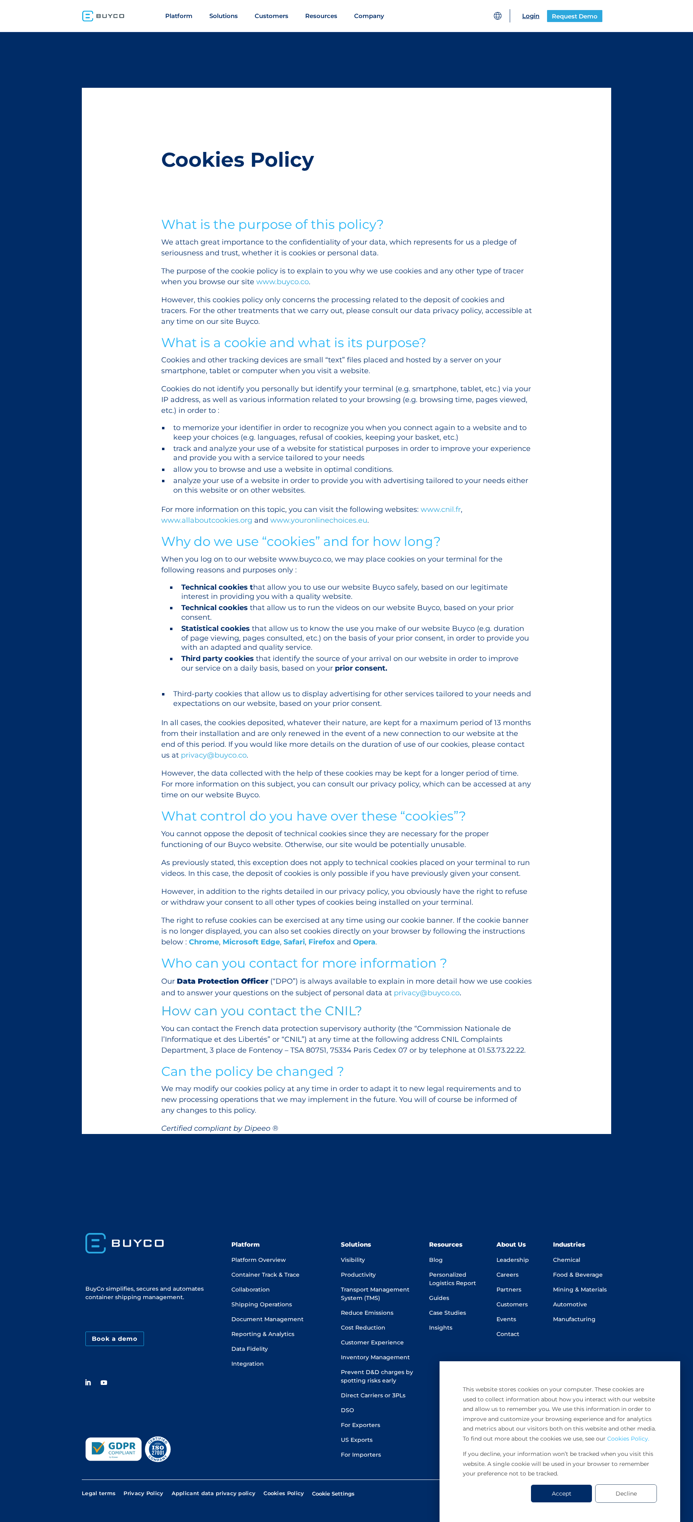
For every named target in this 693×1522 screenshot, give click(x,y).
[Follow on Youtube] (103, 1382)
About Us (511, 1244)
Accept (561, 1493)
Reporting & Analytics (262, 1334)
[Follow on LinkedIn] (87, 1382)
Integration (247, 1363)
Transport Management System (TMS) (375, 1294)
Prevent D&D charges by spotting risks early (377, 1376)
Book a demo (115, 1338)
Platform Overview (258, 1259)
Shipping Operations (261, 1304)
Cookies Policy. (628, 1438)
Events (506, 1319)
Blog (436, 1259)
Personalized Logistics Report (452, 1279)
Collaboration (250, 1289)
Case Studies (447, 1312)
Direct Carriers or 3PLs (373, 1395)
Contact (507, 1334)
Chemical (566, 1259)
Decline (626, 1493)
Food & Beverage (578, 1274)
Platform (178, 16)
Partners (508, 1289)
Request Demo (575, 16)
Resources (321, 16)
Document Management (267, 1319)
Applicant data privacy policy (214, 1494)
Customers (271, 16)
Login (530, 16)
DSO (347, 1410)
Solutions (223, 16)
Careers (507, 1274)
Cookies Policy (283, 1494)
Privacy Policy (143, 1494)
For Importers (361, 1454)
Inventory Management (375, 1357)
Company (369, 16)
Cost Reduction (363, 1327)
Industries (569, 1244)
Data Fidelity (249, 1348)
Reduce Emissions (367, 1312)
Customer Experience (372, 1342)
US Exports (357, 1439)
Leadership (512, 1259)
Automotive (570, 1304)
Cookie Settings (333, 1494)
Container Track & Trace (265, 1274)
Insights (440, 1327)
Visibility (353, 1259)
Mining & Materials (580, 1289)
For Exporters (360, 1425)
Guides (439, 1298)
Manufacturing (574, 1319)
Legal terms (99, 1494)
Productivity (358, 1274)
